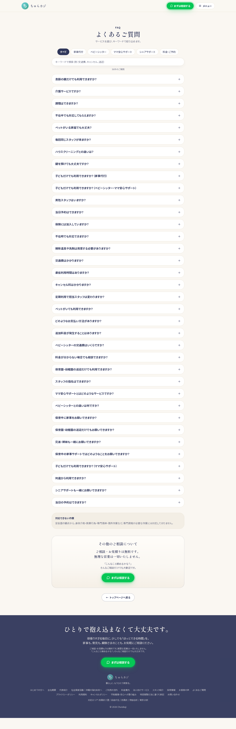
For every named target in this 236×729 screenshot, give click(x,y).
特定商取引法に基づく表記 (152, 694)
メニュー (207, 6)
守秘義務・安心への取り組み (123, 694)
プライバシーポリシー (65, 694)
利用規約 (83, 694)
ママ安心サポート (123, 52)
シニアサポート (147, 52)
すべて (63, 52)
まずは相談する (182, 6)
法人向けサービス (141, 690)
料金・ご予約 (169, 52)
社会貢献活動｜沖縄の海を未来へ (86, 690)
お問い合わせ (174, 694)
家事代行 (78, 52)
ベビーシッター (98, 52)
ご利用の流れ (112, 690)
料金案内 (125, 690)
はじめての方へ (37, 690)
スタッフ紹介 (158, 690)
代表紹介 (63, 690)
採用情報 (171, 690)
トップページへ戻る (118, 597)
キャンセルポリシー (98, 694)
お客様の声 (184, 690)
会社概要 (52, 690)
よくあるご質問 (199, 690)
